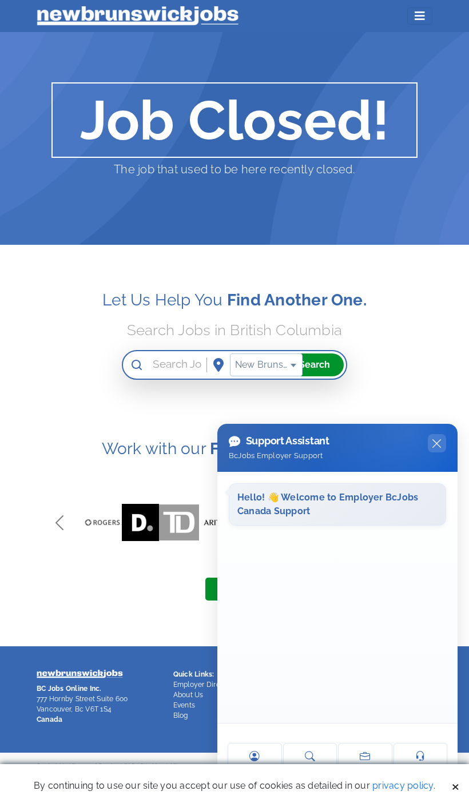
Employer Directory (205, 685)
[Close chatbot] (437, 443)
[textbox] (266, 365)
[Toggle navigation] (419, 16)
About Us (188, 695)
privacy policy (402, 785)
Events (184, 705)
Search (314, 364)
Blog (180, 715)
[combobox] (266, 364)
